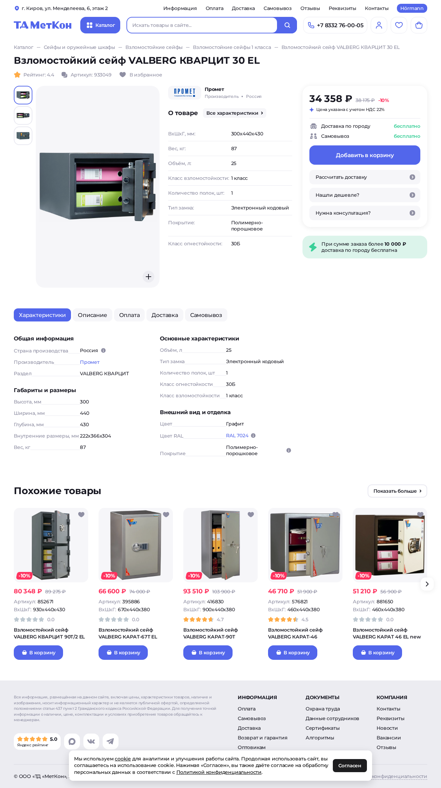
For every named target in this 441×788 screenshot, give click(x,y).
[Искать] (287, 25)
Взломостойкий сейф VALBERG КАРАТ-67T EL (128, 633)
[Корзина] (419, 25)
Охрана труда (323, 709)
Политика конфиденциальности (386, 776)
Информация (180, 8)
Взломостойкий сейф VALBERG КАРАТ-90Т (210, 633)
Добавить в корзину (364, 155)
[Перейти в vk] (91, 741)
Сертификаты (323, 728)
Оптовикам (252, 747)
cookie (123, 759)
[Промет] (184, 93)
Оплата (215, 8)
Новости (387, 728)
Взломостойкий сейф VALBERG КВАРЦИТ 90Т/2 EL (49, 633)
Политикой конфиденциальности (218, 772)
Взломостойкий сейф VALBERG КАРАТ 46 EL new (387, 633)
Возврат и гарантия (262, 738)
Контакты (376, 8)
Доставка (243, 8)
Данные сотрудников (332, 718)
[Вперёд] (427, 584)
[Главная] (43, 25)
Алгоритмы (320, 738)
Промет (90, 362)
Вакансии (389, 738)
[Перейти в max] (72, 741)
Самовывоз (278, 8)
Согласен (349, 766)
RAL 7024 (237, 435)
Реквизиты (342, 8)
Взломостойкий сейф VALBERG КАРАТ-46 (295, 633)
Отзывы (310, 8)
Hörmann (412, 8)
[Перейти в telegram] (111, 741)
